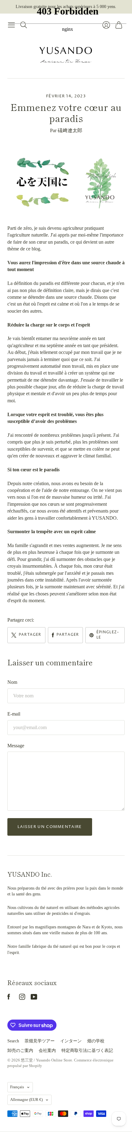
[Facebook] (8, 998)
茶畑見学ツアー (40, 1041)
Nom (12, 682)
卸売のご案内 (20, 1050)
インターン (71, 1041)
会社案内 (47, 1050)
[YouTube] (34, 998)
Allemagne (26, 1099)
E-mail (13, 713)
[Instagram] (22, 998)
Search (13, 1041)
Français (17, 1087)
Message (15, 745)
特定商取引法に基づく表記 (87, 1050)
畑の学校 (95, 1041)
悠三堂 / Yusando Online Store (46, 1060)
